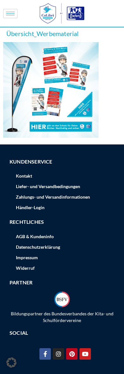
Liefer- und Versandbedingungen (48, 186)
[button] (11, 362)
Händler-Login (30, 207)
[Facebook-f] (45, 354)
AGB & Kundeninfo (35, 236)
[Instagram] (58, 354)
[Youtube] (85, 354)
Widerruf (25, 268)
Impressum (27, 257)
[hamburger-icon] (10, 13)
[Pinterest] (72, 354)
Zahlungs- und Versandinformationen (53, 197)
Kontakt (24, 176)
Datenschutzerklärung (38, 247)
